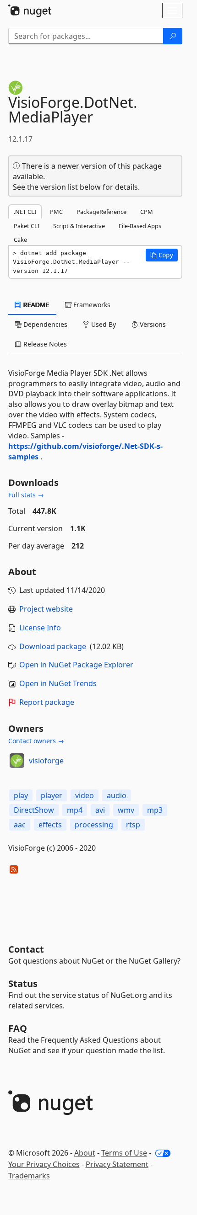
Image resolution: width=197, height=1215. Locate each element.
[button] (162, 255)
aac (20, 825)
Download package (52, 646)
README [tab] (35, 304)
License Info (40, 628)
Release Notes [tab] (44, 344)
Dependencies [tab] (44, 324)
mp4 (74, 810)
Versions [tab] (152, 324)
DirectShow (34, 810)
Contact (26, 949)
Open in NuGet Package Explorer (76, 665)
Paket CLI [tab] (26, 226)
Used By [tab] (102, 324)
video (84, 795)
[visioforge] (17, 760)
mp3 (155, 810)
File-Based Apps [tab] (140, 226)
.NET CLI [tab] (25, 212)
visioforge (46, 761)
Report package (46, 702)
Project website (46, 609)
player (51, 795)
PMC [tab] (56, 212)
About (84, 1153)
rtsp (133, 825)
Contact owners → (36, 740)
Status (23, 983)
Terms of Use (124, 1153)
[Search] (172, 36)
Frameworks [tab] (90, 304)
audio (116, 795)
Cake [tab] (20, 239)
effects (50, 825)
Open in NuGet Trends (58, 683)
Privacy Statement (117, 1164)
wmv (126, 810)
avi (100, 810)
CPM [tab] (146, 212)
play (21, 795)
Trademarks (29, 1176)
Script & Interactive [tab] (79, 226)
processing (94, 825)
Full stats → (26, 494)
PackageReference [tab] (101, 212)
